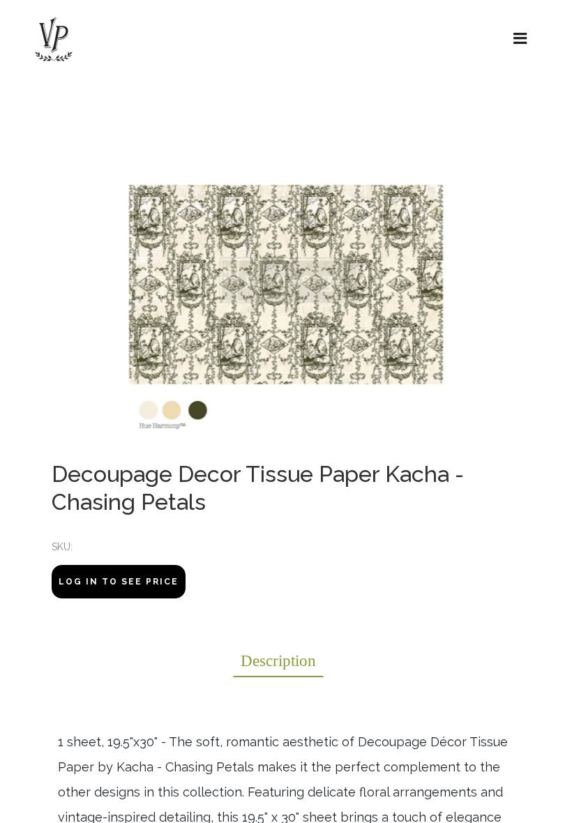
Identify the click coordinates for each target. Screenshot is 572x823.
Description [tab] (278, 661)
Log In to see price (119, 582)
